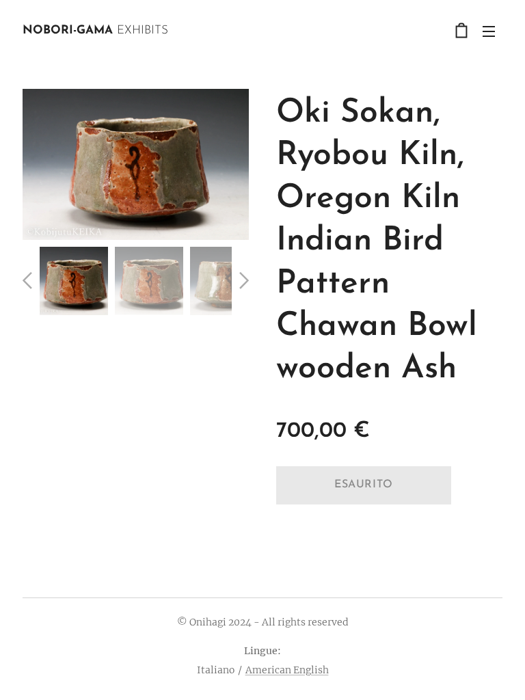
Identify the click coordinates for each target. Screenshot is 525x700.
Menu (488, 30)
